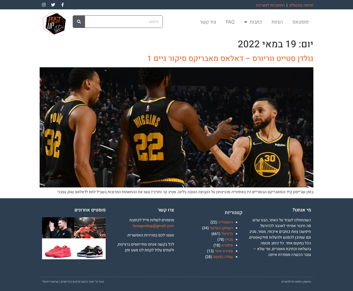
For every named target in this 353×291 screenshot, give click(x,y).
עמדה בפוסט (223, 257)
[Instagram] (44, 5)
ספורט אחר (224, 251)
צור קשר (208, 22)
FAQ (230, 22)
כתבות (256, 22)
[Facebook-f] (62, 5)
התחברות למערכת (270, 5)
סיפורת (227, 245)
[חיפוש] (79, 22)
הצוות (277, 22)
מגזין (229, 239)
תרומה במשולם (301, 5)
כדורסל (227, 234)
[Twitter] (53, 5)
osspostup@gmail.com (154, 226)
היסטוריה (225, 222)
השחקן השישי (221, 228)
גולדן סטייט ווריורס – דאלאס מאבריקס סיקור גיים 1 (230, 58)
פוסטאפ (300, 22)
